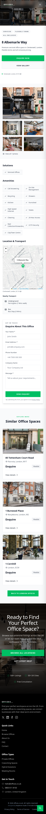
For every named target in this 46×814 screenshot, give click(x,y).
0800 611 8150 (11, 788)
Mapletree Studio (21, 805)
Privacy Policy (35, 400)
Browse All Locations (23, 653)
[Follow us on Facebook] (12, 717)
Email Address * (11, 342)
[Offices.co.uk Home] (9, 4)
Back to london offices (23, 593)
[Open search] (40, 808)
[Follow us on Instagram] (16, 717)
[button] (23, 266)
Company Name (11, 363)
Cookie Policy (37, 809)
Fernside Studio (33, 805)
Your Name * (10, 332)
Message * (9, 373)
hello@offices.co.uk (13, 784)
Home (4, 730)
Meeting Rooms (8, 771)
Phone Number (11, 352)
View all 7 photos (11, 154)
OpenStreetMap (24, 289)
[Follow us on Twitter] (3, 717)
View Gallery (23, 66)
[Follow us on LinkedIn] (7, 717)
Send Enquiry (23, 394)
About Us (6, 738)
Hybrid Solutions (9, 767)
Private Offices (8, 759)
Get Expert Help (23, 661)
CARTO (40, 289)
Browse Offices (8, 734)
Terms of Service (23, 809)
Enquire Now (23, 58)
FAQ (3, 742)
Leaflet (14, 289)
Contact (5, 746)
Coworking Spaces (9, 763)
